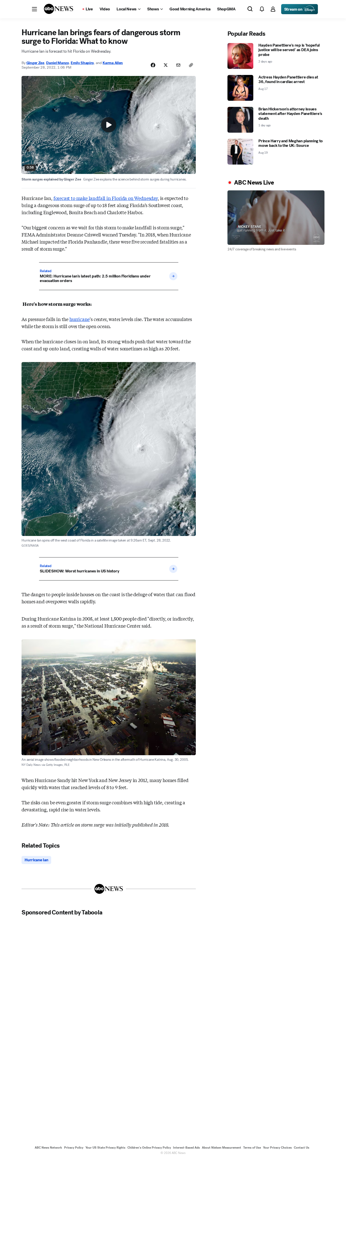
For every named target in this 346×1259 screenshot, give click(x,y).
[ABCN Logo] (58, 9)
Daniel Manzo (57, 62)
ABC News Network (48, 1148)
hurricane (79, 319)
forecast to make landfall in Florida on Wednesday (105, 198)
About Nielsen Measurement (221, 1148)
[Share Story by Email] (178, 65)
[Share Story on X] (165, 65)
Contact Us (301, 1148)
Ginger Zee (35, 62)
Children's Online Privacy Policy (149, 1148)
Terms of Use (252, 1148)
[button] (34, 9)
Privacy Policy (73, 1148)
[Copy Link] (191, 65)
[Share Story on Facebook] (153, 65)
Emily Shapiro (82, 62)
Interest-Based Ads (186, 1148)
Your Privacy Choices (277, 1148)
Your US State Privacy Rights (105, 1148)
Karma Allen (113, 62)
